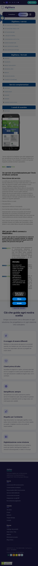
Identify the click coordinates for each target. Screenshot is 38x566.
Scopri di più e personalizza (19, 294)
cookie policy (16, 284)
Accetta (19, 303)
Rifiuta (19, 299)
